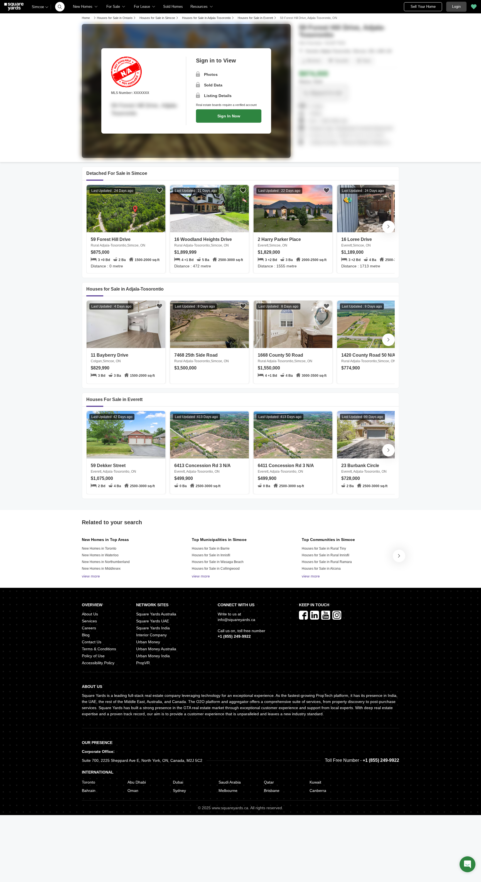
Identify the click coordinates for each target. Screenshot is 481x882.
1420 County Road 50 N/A (368, 358)
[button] (60, 6)
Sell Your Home (423, 6)
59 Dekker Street (113, 468)
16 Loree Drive (356, 242)
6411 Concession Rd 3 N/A (286, 468)
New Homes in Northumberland (106, 562)
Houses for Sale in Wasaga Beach (218, 562)
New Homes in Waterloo (100, 555)
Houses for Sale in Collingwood (216, 569)
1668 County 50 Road (285, 358)
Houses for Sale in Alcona (321, 569)
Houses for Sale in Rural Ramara (327, 562)
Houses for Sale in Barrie (211, 548)
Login (456, 6)
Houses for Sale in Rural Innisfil (325, 555)
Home (86, 18)
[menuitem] (85, 6)
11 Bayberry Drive (109, 358)
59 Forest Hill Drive (118, 242)
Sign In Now (228, 116)
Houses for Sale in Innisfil (211, 555)
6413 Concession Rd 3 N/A (202, 468)
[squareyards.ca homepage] (14, 7)
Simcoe (38, 7)
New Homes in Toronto (99, 548)
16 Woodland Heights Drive (203, 242)
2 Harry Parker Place (279, 242)
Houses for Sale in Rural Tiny (324, 548)
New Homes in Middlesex (101, 569)
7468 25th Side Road (201, 358)
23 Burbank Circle (364, 468)
